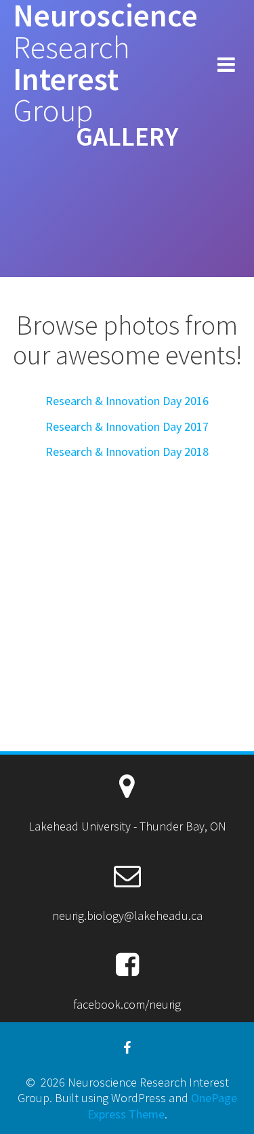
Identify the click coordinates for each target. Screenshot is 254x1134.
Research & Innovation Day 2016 (127, 400)
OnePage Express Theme (162, 1105)
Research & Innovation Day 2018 (127, 451)
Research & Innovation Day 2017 (127, 426)
